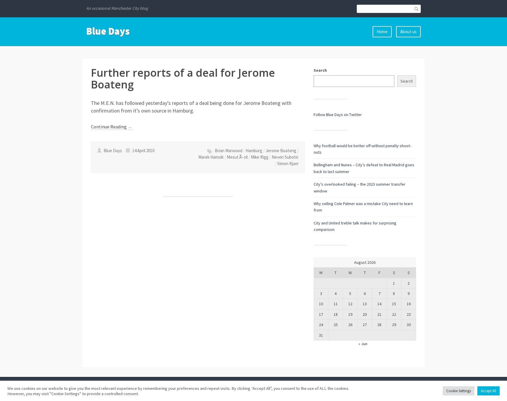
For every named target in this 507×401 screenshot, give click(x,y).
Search (320, 70)
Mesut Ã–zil (237, 157)
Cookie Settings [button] (458, 390)
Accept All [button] (488, 390)
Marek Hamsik (211, 157)
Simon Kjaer (288, 163)
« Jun (363, 343)
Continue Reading (111, 127)
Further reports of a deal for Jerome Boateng (183, 79)
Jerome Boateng (281, 150)
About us (408, 31)
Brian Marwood (228, 150)
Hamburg (254, 150)
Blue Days (108, 31)
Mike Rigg (259, 157)
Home (382, 31)
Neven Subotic (285, 157)
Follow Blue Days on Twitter (338, 114)
